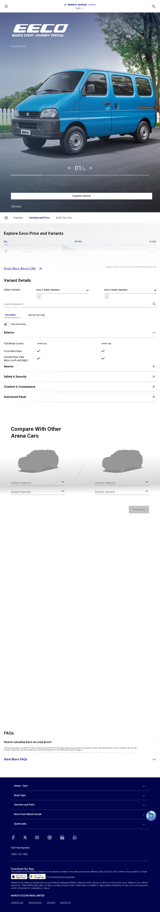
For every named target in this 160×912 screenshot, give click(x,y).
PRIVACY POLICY (35, 903)
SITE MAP (51, 903)
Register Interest (82, 196)
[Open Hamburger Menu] (6, 217)
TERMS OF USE (17, 903)
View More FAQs (15, 759)
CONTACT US (65, 903)
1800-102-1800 (19, 854)
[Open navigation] (6, 6)
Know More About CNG (20, 268)
